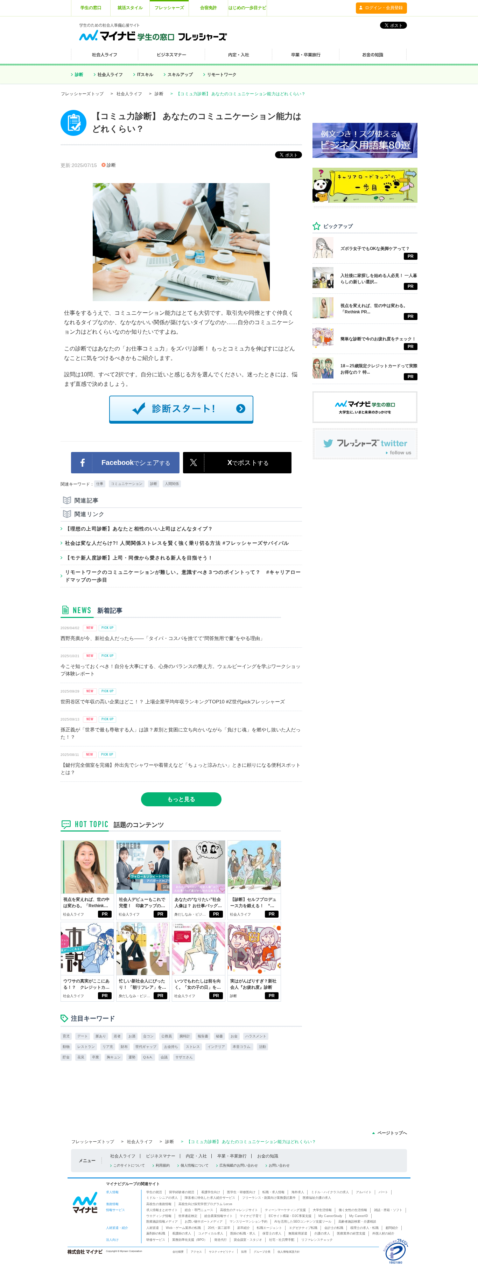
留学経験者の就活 (181, 1192)
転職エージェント (269, 1228)
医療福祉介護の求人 (317, 1197)
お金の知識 (267, 1156)
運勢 (131, 1057)
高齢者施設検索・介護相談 (357, 1221)
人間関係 (172, 484)
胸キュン (114, 1057)
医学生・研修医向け (241, 1192)
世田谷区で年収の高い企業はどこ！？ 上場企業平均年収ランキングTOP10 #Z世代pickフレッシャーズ (173, 701)
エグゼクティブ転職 (303, 1228)
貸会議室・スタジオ (248, 1239)
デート (82, 1036)
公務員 (166, 1036)
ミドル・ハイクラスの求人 (330, 1192)
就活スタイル (130, 7)
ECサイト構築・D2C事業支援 (290, 1216)
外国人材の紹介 (383, 1233)
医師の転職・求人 (242, 1233)
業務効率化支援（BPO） (189, 1239)
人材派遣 (152, 1228)
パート (383, 1192)
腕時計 (185, 1036)
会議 (164, 1057)
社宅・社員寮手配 (281, 1239)
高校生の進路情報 (158, 1204)
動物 (66, 1047)
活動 (262, 1047)
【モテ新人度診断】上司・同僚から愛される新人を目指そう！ (139, 558)
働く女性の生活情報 (353, 1210)
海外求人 (297, 1192)
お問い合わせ (279, 1165)
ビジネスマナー (160, 1156)
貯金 (66, 1057)
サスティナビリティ (221, 1251)
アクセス (196, 1251)
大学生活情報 (322, 1210)
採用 (244, 1251)
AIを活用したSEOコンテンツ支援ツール (302, 1221)
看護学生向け (210, 1192)
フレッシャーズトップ (82, 93)
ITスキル (145, 74)
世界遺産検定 (187, 1216)
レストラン (86, 1047)
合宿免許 (208, 7)
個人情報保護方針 (288, 1251)
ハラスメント (255, 1036)
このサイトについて (129, 1165)
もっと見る (181, 799)
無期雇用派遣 (297, 1233)
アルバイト (364, 1192)
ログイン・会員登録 (384, 7)
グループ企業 (262, 1251)
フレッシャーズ (169, 7)
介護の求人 (322, 1233)
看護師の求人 (181, 1233)
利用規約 (163, 1165)
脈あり (101, 1036)
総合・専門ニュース (199, 1210)
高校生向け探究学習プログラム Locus (205, 1204)
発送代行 (220, 1239)
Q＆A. (148, 1057)
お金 (234, 1036)
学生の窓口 (90, 7)
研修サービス (155, 1239)
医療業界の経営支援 (351, 1233)
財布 (124, 1047)
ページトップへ (392, 1133)
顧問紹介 (392, 1228)
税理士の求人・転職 (364, 1228)
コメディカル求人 (210, 1233)
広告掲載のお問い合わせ (238, 1165)
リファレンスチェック (317, 1239)
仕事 (99, 484)
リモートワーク (222, 74)
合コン (148, 1036)
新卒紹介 (243, 1228)
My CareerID (358, 1216)
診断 (79, 74)
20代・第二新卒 (219, 1228)
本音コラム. (242, 1047)
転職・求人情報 (273, 1192)
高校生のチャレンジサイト (239, 1210)
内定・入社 (196, 1156)
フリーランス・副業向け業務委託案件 (269, 1197)
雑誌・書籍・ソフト (388, 1210)
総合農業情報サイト (218, 1216)
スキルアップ (180, 74)
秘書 (219, 1036)
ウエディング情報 (158, 1216)
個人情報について (195, 1165)
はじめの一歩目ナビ (247, 7)
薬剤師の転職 (155, 1233)
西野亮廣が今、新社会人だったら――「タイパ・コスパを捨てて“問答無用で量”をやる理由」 (163, 638)
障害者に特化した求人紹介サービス (210, 1197)
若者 (117, 1036)
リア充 (108, 1047)
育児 (66, 1036)
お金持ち (171, 1047)
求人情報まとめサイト (162, 1210)
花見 (80, 1057)
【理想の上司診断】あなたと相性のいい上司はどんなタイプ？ (139, 528)
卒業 (95, 1057)
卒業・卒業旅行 (232, 1156)
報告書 (203, 1036)
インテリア (216, 1047)
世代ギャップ (145, 1047)
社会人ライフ (110, 74)
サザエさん (184, 1057)
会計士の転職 (333, 1228)
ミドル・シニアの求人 (162, 1197)
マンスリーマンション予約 (248, 1221)
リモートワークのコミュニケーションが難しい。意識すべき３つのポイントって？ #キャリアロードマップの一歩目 (183, 576)
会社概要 (178, 1251)
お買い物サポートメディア (204, 1221)
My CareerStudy (330, 1216)
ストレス (193, 1047)
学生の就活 (154, 1192)
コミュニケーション (126, 484)
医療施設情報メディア (162, 1221)
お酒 (131, 1036)
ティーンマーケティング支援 (285, 1210)
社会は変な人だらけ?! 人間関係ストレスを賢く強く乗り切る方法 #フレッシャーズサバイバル (177, 543)
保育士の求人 (271, 1233)
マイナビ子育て (251, 1216)
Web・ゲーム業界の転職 (183, 1228)
